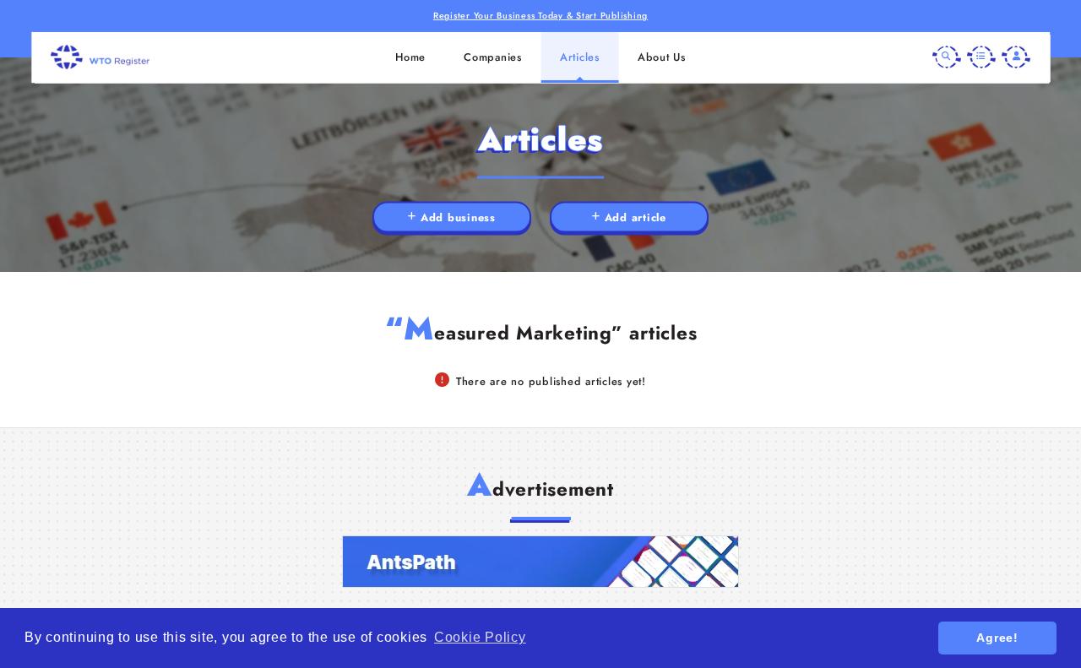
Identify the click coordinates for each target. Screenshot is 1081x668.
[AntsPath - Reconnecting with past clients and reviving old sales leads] (540, 561)
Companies (493, 57)
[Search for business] (946, 57)
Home (410, 57)
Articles (580, 57)
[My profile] (1016, 57)
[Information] (981, 57)
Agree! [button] (997, 637)
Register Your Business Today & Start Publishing (540, 15)
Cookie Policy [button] (480, 637)
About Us (662, 57)
